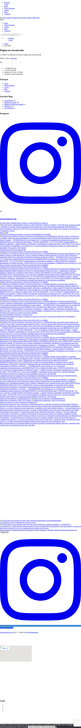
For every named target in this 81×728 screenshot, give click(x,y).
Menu (2, 19)
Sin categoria (8, 108)
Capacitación (8, 100)
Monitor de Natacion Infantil (13, 104)
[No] (56, 727)
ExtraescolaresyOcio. (7, 632)
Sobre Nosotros (9, 8)
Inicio (6, 6)
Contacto (7, 14)
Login (6, 4)
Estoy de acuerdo (34, 727)
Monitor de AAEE (10, 102)
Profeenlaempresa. (32, 632)
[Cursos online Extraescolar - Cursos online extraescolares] (10, 18)
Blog (5, 12)
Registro (7, 2)
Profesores (7, 106)
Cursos (6, 10)
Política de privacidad (47, 727)
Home (6, 44)
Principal (14, 58)
